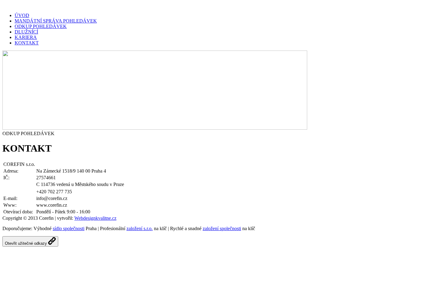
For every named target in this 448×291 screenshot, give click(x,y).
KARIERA (26, 37)
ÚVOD (22, 15)
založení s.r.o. (139, 228)
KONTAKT (27, 42)
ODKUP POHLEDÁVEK (41, 26)
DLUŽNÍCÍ (26, 31)
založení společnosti (222, 228)
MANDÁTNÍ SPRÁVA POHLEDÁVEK (56, 20)
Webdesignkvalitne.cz (95, 218)
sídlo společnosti (68, 228)
